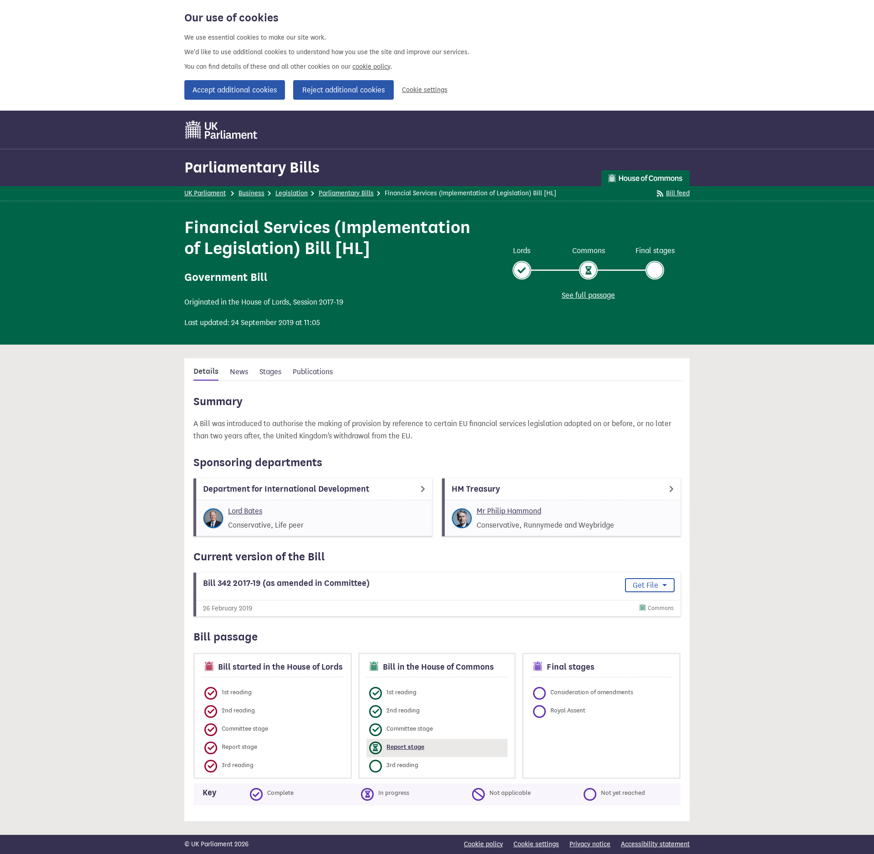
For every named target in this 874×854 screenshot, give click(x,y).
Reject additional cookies (343, 90)
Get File (646, 585)
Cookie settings (424, 90)
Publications (313, 371)
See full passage (588, 295)
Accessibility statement (655, 844)
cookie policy (371, 67)
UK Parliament (205, 193)
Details (205, 371)
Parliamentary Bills (252, 167)
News (239, 371)
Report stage (405, 747)
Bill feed (678, 193)
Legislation (291, 193)
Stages (270, 371)
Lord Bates (245, 511)
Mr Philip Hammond (509, 511)
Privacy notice (589, 844)
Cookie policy (483, 844)
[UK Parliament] (221, 130)
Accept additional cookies (235, 90)
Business (251, 193)
